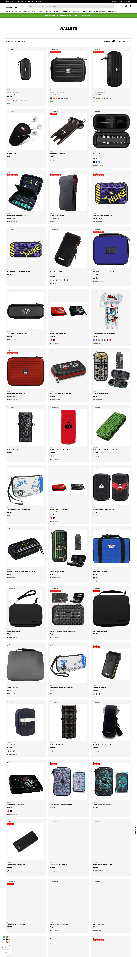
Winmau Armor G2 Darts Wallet (58, 333)
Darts (25, 11)
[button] (130, 6)
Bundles (85, 11)
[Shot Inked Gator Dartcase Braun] (25, 901)
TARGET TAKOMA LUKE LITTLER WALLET (18, 272)
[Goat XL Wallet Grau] (111, 901)
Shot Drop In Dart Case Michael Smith (60, 449)
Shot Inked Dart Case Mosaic (58, 744)
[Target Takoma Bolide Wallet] (111, 370)
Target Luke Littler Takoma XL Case (103, 215)
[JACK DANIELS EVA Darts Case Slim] (25, 310)
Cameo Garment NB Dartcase (58, 272)
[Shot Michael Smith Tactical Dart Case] (111, 486)
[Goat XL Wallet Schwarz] (25, 608)
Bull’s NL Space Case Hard (57, 215)
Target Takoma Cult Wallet (57, 571)
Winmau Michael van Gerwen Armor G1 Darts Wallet (21, 571)
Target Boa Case (97, 153)
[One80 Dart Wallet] (25, 131)
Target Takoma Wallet (99, 92)
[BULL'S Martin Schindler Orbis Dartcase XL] (25, 486)
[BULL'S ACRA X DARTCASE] (68, 131)
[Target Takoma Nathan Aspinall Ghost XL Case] (68, 608)
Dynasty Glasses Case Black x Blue (102, 864)
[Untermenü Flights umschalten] (36, 11)
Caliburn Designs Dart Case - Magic (102, 804)
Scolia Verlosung (112, 11)
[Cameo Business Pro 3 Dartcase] (25, 841)
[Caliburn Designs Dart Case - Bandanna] (68, 781)
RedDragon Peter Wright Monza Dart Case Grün (106, 449)
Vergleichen (107, 41)
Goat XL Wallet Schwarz (13, 631)
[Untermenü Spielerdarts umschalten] (80, 11)
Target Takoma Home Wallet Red (16, 393)
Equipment (65, 11)
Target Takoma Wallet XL (57, 92)
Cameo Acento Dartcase (99, 687)
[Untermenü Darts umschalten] (28, 11)
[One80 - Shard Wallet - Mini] (25, 69)
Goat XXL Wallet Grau (13, 687)
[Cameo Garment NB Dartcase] (68, 249)
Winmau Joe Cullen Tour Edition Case (60, 393)
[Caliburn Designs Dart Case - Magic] (111, 781)
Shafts (40, 11)
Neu (16, 11)
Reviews (135, 831)
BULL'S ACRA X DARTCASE (57, 153)
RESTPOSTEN (9, 11)
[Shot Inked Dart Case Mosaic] (68, 722)
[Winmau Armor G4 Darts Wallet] (25, 781)
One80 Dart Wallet (12, 153)
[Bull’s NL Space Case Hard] (68, 192)
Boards (56, 11)
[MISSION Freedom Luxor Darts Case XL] (111, 249)
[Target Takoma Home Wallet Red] (25, 370)
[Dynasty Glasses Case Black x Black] (111, 722)
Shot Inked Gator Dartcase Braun (16, 924)
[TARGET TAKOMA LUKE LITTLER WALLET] (25, 249)
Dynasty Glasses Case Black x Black (103, 744)
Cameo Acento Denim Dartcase (58, 864)
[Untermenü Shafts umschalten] (44, 11)
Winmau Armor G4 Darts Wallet (15, 804)
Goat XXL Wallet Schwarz (100, 631)
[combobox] (71, 6)
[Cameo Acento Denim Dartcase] (68, 841)
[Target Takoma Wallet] (111, 69)
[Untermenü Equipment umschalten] (69, 11)
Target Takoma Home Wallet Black (16, 215)
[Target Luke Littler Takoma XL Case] (111, 192)
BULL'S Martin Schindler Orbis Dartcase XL (19, 509)
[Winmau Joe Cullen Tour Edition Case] (68, 370)
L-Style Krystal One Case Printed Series (104, 333)
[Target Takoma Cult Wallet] (68, 548)
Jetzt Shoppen (86, 15)
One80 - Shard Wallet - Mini (14, 92)
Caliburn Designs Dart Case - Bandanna (61, 804)
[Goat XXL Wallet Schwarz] (111, 608)
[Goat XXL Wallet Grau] (25, 664)
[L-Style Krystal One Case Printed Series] (111, 310)
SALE (20, 11)
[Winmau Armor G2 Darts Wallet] (68, 310)
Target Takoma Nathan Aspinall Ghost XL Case (63, 631)
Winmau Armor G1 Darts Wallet (58, 509)
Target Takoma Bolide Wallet (101, 393)
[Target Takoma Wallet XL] (68, 69)
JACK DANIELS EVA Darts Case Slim (17, 333)
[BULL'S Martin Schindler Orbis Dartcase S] (68, 664)
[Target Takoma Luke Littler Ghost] (68, 901)
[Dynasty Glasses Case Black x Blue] (111, 841)
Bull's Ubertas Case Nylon (100, 571)
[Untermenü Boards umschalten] (60, 11)
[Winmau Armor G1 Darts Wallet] (68, 486)
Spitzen (48, 11)
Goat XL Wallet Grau (98, 924)
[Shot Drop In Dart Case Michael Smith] (68, 427)
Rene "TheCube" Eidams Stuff (97, 11)
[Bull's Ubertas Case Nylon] (111, 548)
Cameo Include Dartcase (14, 744)
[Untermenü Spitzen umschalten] (52, 11)
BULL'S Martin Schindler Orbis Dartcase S (61, 687)
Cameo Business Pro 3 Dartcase (16, 864)
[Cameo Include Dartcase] (25, 722)
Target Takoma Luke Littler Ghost (59, 924)
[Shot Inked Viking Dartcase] (25, 427)
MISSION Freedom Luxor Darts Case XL (103, 272)
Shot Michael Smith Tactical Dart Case (103, 509)
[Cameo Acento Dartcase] (111, 664)
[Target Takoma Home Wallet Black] (25, 192)
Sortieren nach (9, 41)
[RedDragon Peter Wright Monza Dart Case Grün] (111, 427)
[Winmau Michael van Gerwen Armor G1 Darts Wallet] (25, 548)
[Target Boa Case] (111, 131)
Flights (33, 11)
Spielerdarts (75, 11)
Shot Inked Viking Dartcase (14, 449)
